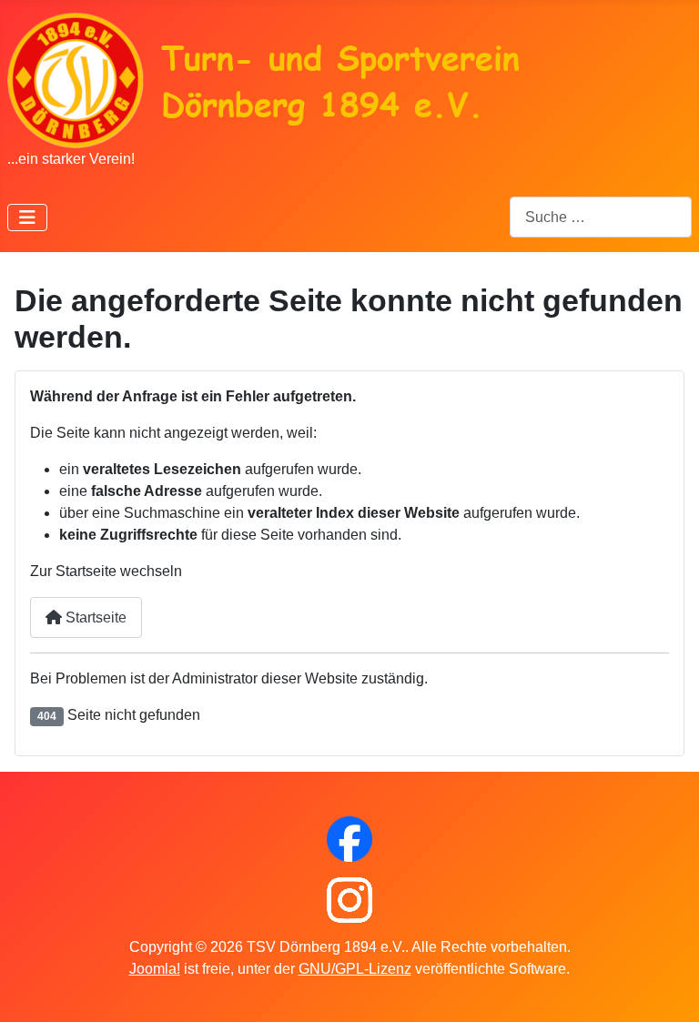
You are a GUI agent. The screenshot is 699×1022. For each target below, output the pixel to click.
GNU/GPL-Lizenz (355, 968)
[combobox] (601, 217)
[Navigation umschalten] (27, 217)
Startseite (94, 617)
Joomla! (154, 968)
